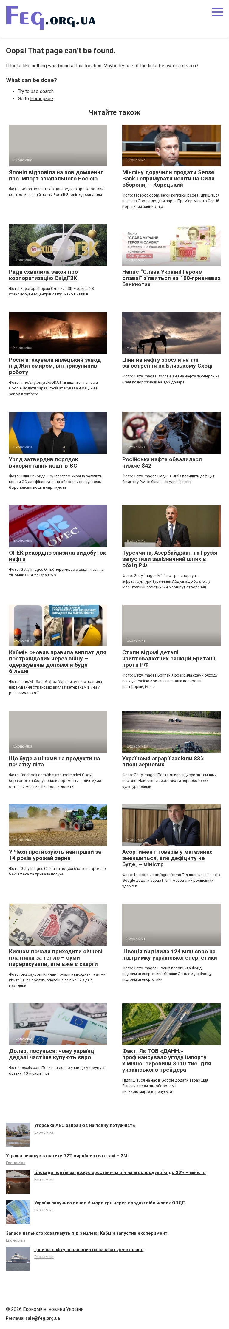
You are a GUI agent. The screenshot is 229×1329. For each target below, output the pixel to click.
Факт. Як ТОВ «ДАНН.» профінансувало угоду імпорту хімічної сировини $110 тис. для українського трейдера (166, 1060)
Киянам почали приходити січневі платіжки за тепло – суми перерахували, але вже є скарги (56, 957)
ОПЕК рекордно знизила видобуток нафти (57, 555)
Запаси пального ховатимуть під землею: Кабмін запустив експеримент (86, 1233)
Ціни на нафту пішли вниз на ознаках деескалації (88, 1249)
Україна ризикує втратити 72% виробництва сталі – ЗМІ (67, 1155)
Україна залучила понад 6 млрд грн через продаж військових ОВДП (109, 1203)
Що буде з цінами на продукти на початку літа (54, 761)
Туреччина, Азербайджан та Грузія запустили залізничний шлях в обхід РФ (169, 559)
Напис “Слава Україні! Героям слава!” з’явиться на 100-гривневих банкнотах (171, 278)
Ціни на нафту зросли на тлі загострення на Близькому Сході (167, 362)
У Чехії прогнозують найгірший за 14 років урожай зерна (55, 854)
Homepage (41, 98)
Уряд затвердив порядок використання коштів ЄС (43, 462)
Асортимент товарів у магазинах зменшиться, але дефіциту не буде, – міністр (167, 858)
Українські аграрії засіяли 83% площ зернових (163, 761)
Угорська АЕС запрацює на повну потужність (84, 1125)
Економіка (44, 1132)
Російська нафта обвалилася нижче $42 (162, 462)
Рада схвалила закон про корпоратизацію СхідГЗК (43, 274)
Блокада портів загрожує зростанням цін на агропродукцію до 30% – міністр (120, 1172)
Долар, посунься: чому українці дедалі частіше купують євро (52, 1054)
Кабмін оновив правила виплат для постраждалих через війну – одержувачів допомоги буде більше (57, 661)
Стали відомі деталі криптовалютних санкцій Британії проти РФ (168, 658)
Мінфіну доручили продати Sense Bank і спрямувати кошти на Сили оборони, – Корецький (168, 178)
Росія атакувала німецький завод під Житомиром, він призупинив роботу (55, 366)
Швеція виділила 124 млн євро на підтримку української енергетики (169, 954)
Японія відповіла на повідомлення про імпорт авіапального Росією (56, 175)
